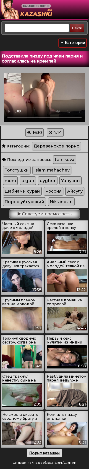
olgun (27, 180)
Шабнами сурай (22, 191)
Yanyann (70, 180)
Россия (53, 191)
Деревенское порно (56, 146)
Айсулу (75, 191)
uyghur (48, 180)
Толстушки (17, 170)
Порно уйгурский (24, 201)
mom (10, 180)
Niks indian (61, 201)
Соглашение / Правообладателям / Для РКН (44, 462)
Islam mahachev (52, 170)
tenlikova (64, 159)
